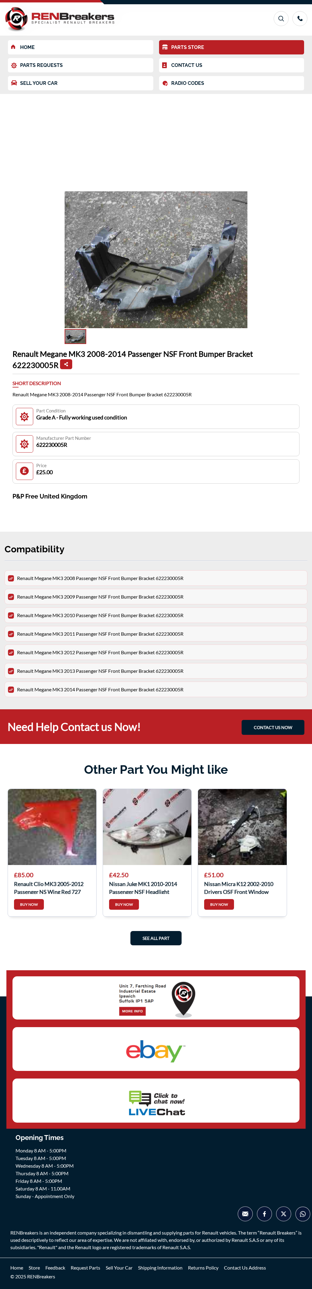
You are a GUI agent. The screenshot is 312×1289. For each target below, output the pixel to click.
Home (16, 1267)
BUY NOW (29, 904)
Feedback (55, 1267)
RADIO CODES (187, 83)
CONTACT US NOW (273, 727)
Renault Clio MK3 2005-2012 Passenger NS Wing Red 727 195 (48, 887)
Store (34, 1267)
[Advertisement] (156, 139)
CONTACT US (186, 65)
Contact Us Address (245, 1267)
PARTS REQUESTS (41, 65)
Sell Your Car (119, 1267)
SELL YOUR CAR (39, 83)
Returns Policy (203, 1267)
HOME (27, 47)
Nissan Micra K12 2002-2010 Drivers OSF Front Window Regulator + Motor (238, 887)
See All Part (156, 938)
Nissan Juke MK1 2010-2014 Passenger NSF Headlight (143, 887)
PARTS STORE (187, 47)
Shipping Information (160, 1267)
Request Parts (85, 1267)
